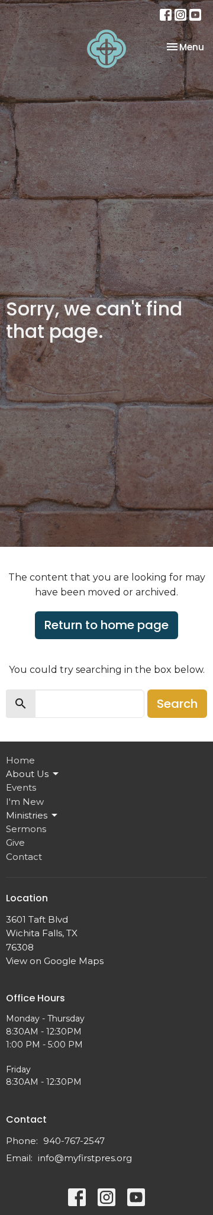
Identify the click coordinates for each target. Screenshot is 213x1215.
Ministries (26, 815)
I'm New (25, 801)
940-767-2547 (74, 1140)
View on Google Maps (55, 960)
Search (177, 703)
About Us (27, 773)
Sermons (26, 828)
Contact (24, 856)
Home (20, 760)
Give (15, 842)
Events (21, 787)
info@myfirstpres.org (85, 1158)
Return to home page (106, 625)
